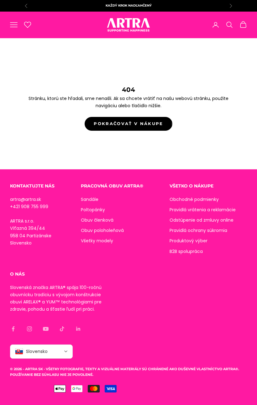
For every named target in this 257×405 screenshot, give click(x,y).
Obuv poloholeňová (102, 230)
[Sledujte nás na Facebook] (13, 329)
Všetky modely (97, 241)
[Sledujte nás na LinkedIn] (78, 329)
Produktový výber (188, 241)
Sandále (89, 199)
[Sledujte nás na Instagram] (29, 329)
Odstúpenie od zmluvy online (201, 220)
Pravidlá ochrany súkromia (198, 230)
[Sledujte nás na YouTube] (46, 329)
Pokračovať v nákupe (128, 123)
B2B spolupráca (186, 251)
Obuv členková (97, 220)
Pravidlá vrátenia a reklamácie (203, 210)
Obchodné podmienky (194, 199)
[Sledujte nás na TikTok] (62, 329)
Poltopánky (93, 210)
